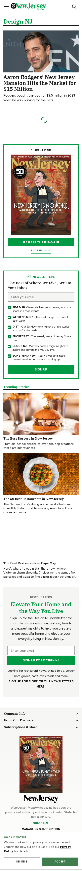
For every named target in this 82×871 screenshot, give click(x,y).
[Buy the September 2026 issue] (41, 195)
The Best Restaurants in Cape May (29, 563)
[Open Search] (74, 6)
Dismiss (21, 861)
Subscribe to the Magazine (41, 242)
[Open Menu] (6, 6)
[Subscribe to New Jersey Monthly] (41, 764)
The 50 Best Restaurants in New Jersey (33, 499)
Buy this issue (41, 250)
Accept (60, 861)
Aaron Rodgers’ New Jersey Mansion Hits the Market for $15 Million (39, 82)
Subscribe (41, 823)
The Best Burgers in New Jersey (28, 438)
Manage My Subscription (41, 829)
